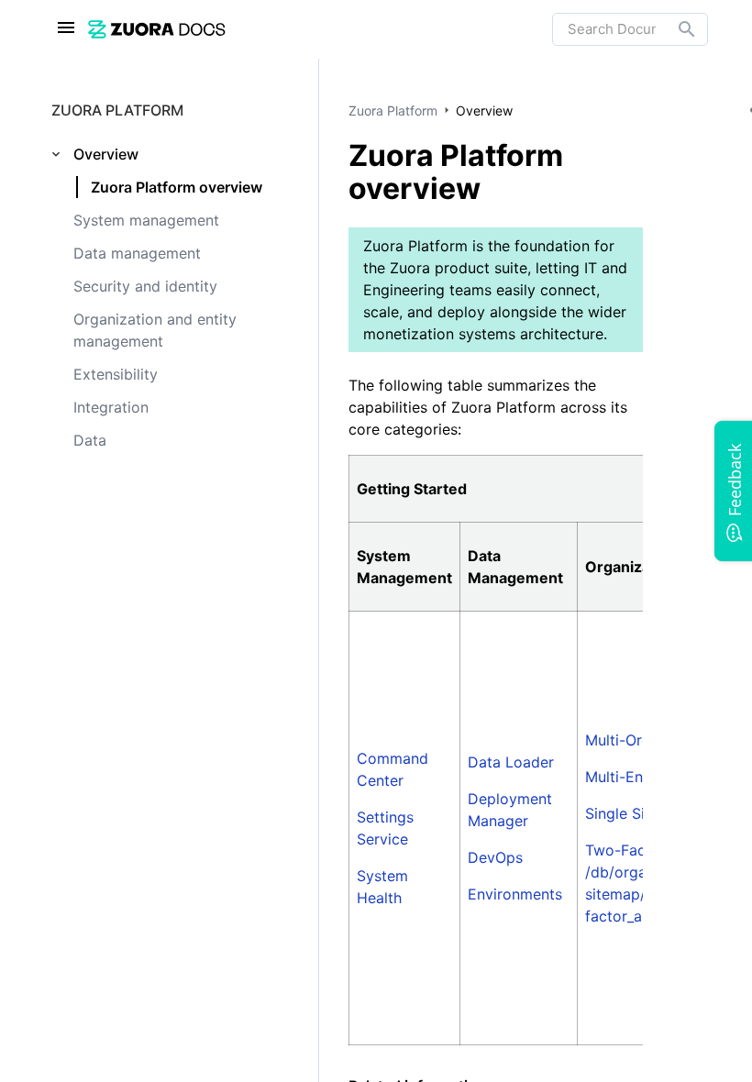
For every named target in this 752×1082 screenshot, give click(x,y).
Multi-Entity (625, 776)
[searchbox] (674, 29)
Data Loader (511, 762)
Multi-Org (618, 740)
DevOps (495, 857)
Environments (515, 894)
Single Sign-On (636, 813)
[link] (320, 29)
